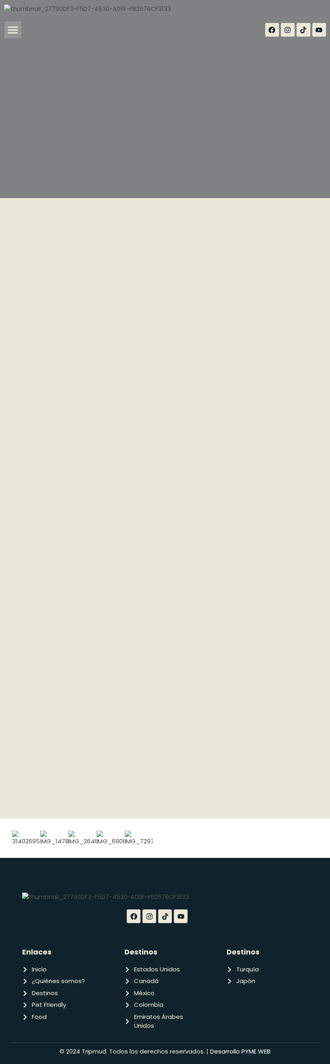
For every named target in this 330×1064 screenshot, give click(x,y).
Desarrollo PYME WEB (239, 1051)
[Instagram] (288, 30)
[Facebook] (272, 30)
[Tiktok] (303, 30)
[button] (12, 29)
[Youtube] (319, 30)
